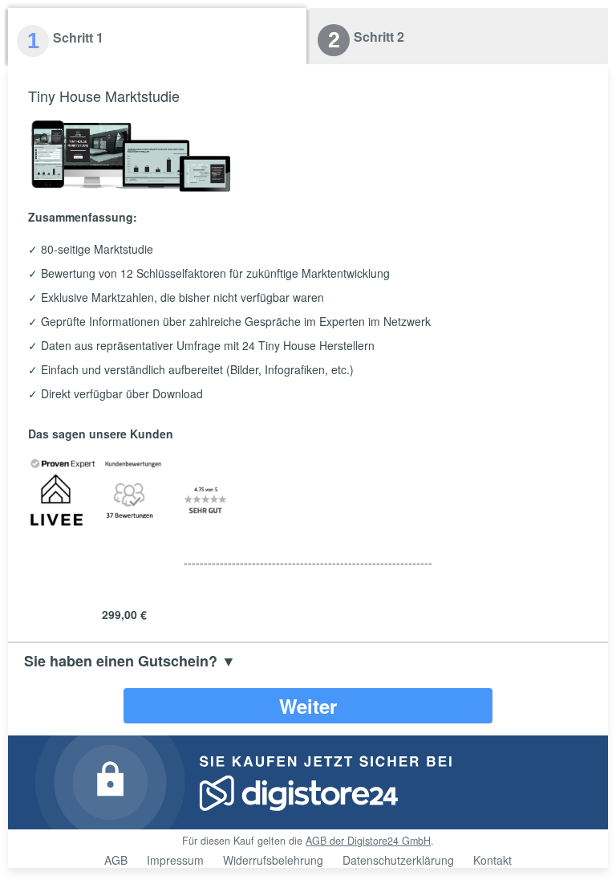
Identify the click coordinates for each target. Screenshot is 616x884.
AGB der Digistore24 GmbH (368, 840)
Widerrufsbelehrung (273, 860)
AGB (116, 860)
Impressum (175, 860)
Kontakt (492, 860)
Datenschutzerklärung (398, 860)
